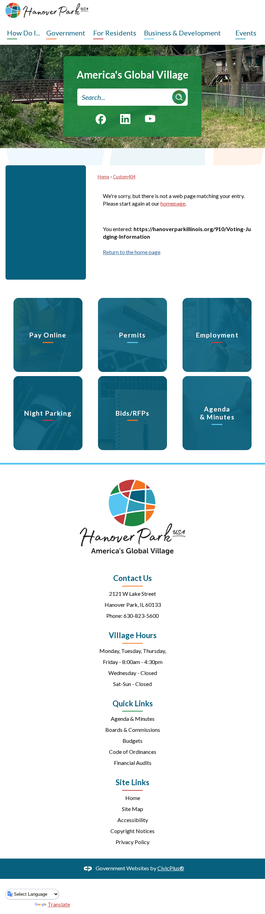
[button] (179, 97)
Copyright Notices (132, 831)
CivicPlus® (170, 868)
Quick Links (132, 703)
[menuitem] (25, 33)
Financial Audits (132, 762)
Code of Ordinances (132, 751)
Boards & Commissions (132, 729)
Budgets (132, 740)
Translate (59, 904)
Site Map (132, 809)
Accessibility (132, 820)
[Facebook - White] (101, 119)
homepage (172, 203)
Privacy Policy (132, 842)
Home (103, 176)
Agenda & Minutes (133, 718)
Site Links (132, 782)
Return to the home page (131, 252)
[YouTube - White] (150, 118)
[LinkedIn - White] (125, 119)
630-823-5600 (141, 615)
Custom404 (124, 176)
